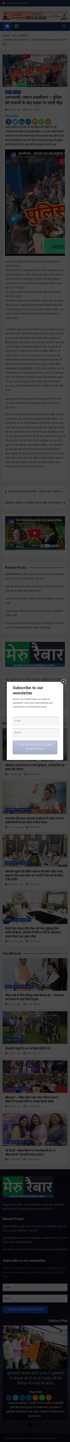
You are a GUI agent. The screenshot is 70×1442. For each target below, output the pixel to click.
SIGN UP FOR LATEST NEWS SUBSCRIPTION (35, 747)
